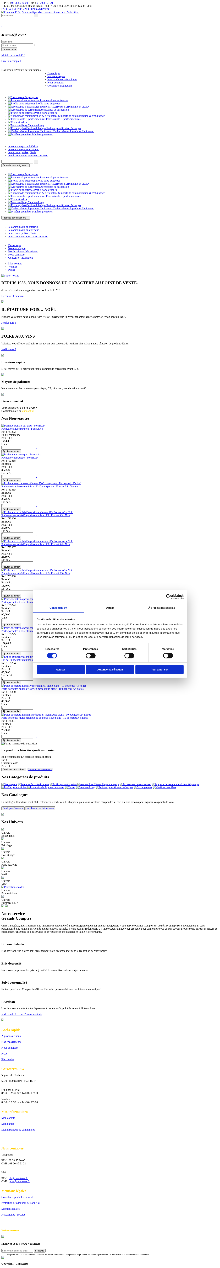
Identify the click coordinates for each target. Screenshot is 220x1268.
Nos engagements (11, 1041)
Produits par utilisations (15, 217)
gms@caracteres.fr (19, 1181)
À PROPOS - (16, 9)
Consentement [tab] (58, 607)
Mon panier (7, 1123)
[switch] (91, 655)
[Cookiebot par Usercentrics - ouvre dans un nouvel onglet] (168, 596)
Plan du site (7, 1059)
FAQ (4, 1053)
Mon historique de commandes (18, 1129)
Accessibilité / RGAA (13, 1214)
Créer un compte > (11, 61)
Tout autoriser (159, 669)
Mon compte (15, 263)
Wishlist (12, 266)
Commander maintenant (40, 769)
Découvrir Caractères (12, 296)
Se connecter (9, 49)
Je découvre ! (8, 322)
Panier (11, 269)
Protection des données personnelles (20, 1202)
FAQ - (4, 9)
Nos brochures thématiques (40, 808)
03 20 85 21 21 (45, 2)
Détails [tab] (110, 607)
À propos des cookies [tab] (161, 607)
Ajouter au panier (11, 451)
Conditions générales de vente (17, 1197)
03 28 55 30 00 (19, 2)
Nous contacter (9, 1047)
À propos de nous (11, 1036)
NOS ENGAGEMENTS (38, 9)
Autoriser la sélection (110, 669)
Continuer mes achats (14, 769)
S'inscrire (39, 1250)
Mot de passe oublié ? (13, 55)
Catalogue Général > (13, 808)
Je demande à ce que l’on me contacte (21, 1014)
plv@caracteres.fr (18, 1178)
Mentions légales (10, 1208)
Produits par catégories (14, 165)
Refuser (60, 669)
